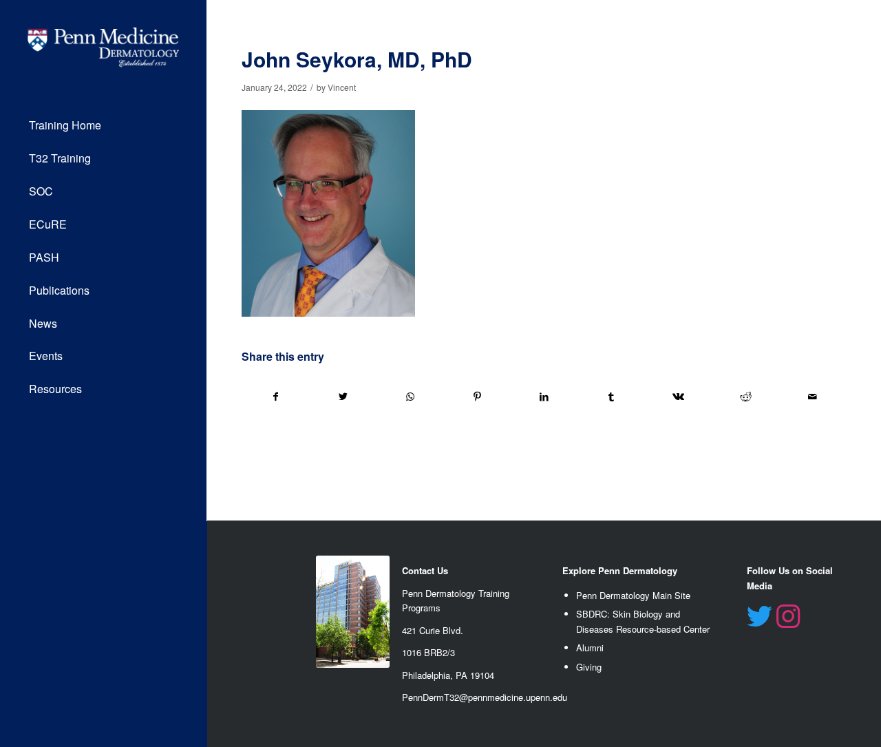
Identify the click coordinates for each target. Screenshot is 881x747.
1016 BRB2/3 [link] (428, 652)
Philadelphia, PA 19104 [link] (448, 675)
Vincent (342, 87)
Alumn (589, 647)
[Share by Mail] (813, 396)
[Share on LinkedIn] (544, 396)
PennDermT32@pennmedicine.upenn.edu (484, 697)
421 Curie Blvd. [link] (432, 630)
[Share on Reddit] (745, 396)
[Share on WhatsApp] (410, 396)
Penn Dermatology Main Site (633, 595)
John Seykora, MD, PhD (357, 59)
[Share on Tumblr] (611, 396)
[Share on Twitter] (343, 396)
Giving (589, 666)
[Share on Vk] (679, 396)
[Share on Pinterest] (477, 396)
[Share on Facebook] (275, 396)
